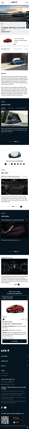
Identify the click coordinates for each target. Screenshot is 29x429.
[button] (14, 44)
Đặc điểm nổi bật (5, 49)
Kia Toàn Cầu (4, 373)
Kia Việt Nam (4, 375)
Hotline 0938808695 (8, 382)
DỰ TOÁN (14, 341)
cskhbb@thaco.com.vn (8, 384)
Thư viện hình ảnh (17, 49)
